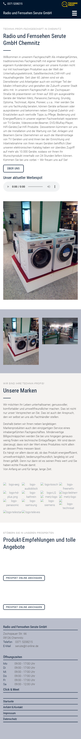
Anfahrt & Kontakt (13, 707)
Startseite (8, 701)
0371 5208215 (14, 3)
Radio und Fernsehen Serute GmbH (27, 13)
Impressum (9, 713)
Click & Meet (11, 689)
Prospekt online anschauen (24, 578)
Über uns (13, 168)
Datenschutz (10, 719)
